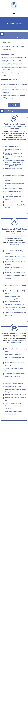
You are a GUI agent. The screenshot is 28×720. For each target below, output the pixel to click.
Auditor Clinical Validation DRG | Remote (14, 57)
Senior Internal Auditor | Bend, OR (14, 201)
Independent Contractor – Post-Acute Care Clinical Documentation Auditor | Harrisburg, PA (14, 178)
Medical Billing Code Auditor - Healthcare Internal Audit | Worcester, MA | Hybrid (15, 389)
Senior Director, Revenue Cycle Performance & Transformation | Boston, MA (14, 405)
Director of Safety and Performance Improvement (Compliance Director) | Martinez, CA (15, 275)
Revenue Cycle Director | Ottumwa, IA (15, 394)
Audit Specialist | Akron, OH (12, 146)
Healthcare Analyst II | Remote (13, 168)
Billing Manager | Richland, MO (12, 61)
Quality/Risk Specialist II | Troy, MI (13, 188)
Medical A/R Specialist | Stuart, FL (12, 64)
